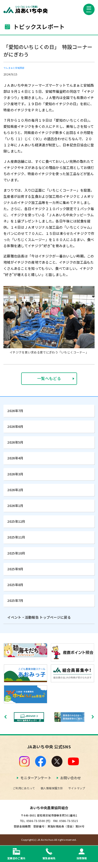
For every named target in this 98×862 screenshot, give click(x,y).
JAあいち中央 (25, 9)
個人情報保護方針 (52, 788)
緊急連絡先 (49, 857)
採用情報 (82, 857)
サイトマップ (76, 788)
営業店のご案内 (16, 857)
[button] (92, 717)
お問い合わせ (70, 777)
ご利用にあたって (24, 788)
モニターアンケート (35, 777)
